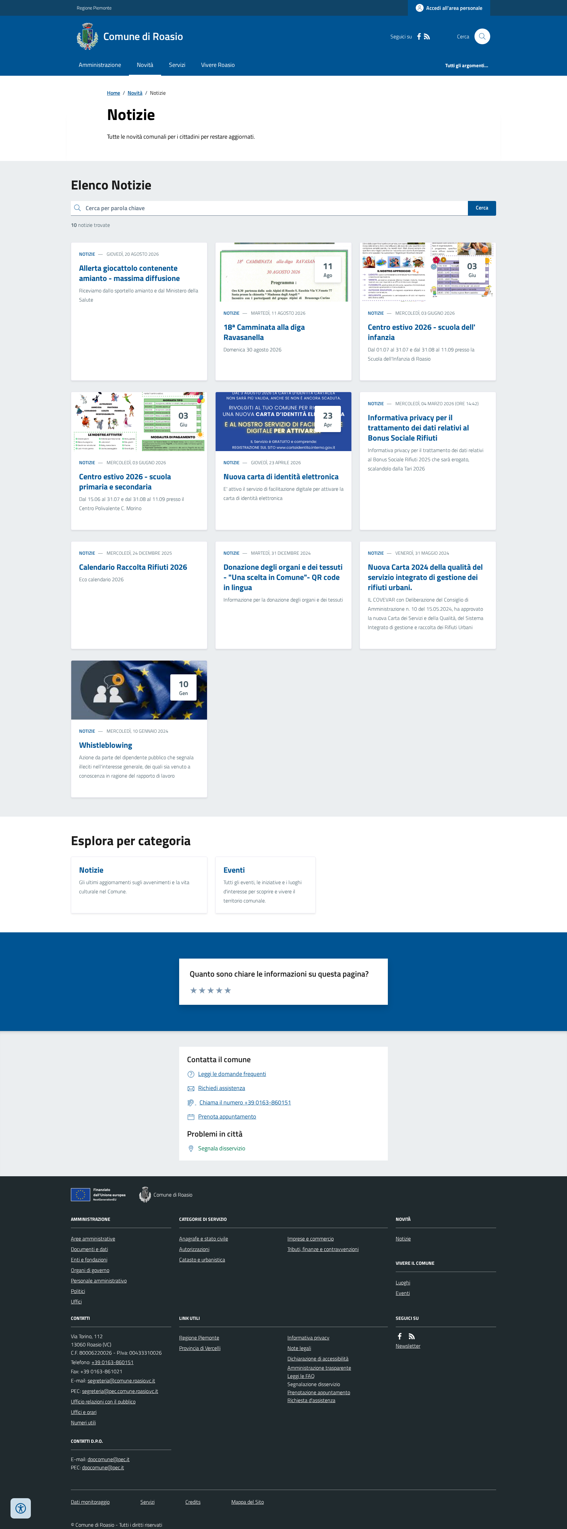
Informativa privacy (308, 1337)
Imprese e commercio (310, 1238)
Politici (78, 1291)
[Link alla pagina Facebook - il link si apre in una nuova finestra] (419, 36)
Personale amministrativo (99, 1280)
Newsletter (408, 1346)
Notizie (87, 253)
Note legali (299, 1348)
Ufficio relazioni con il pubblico (103, 1401)
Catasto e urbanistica (202, 1259)
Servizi (177, 64)
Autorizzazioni (194, 1249)
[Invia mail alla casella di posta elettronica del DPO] (109, 1459)
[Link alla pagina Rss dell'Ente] (412, 1336)
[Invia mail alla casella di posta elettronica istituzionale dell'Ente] (121, 1380)
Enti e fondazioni (89, 1259)
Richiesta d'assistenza (311, 1400)
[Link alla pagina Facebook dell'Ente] (400, 1336)
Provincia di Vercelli (199, 1348)
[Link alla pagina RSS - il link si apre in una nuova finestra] (427, 36)
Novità (145, 64)
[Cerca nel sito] (479, 36)
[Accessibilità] (20, 1508)
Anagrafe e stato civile (203, 1238)
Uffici (76, 1301)
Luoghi (403, 1282)
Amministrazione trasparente (319, 1368)
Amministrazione (100, 64)
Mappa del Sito (247, 1502)
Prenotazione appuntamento (318, 1392)
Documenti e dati (89, 1249)
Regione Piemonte (94, 7)
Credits (192, 1502)
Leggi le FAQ (301, 1376)
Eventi (403, 1293)
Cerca (482, 207)
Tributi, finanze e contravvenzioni (323, 1249)
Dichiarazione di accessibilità (317, 1358)
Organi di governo (90, 1270)
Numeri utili (83, 1422)
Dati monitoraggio (90, 1502)
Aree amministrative (93, 1238)
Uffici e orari (83, 1412)
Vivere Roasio (218, 64)
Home (113, 93)
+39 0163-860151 (113, 1362)
